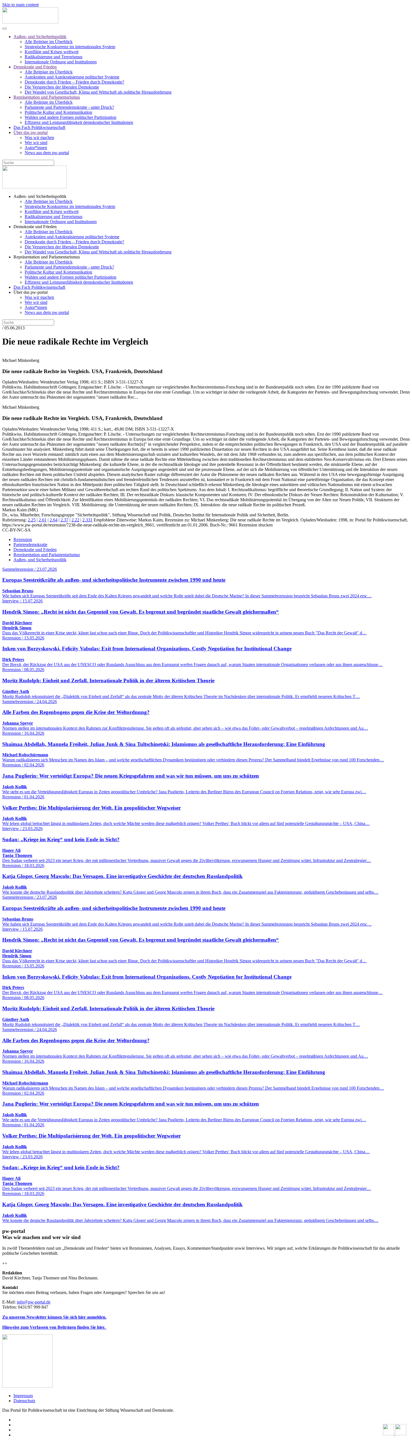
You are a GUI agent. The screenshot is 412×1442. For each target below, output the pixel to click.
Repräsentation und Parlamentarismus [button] (46, 257)
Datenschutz (24, 1400)
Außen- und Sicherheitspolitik (39, 36)
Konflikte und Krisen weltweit (51, 51)
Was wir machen (39, 137)
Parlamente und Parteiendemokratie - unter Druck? (69, 107)
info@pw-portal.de (33, 1302)
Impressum (23, 1395)
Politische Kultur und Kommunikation (58, 112)
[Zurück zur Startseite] (30, 22)
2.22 (75, 519)
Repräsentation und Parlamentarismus (46, 97)
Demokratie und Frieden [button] (35, 226)
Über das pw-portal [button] (30, 292)
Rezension (22, 539)
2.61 (43, 519)
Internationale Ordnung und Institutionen (61, 61)
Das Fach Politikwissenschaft (39, 127)
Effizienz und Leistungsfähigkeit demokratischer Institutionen (79, 122)
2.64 (53, 519)
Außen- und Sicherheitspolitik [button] (39, 196)
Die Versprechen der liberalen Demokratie (62, 87)
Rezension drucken (256, 525)
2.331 (87, 519)
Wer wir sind (36, 142)
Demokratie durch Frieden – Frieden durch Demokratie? (74, 82)
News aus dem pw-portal (47, 152)
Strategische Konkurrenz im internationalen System (70, 46)
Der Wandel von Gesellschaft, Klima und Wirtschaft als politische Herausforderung (98, 92)
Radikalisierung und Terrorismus (53, 56)
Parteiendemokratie (30, 544)
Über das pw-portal (30, 132)
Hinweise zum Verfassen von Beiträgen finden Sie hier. (54, 1327)
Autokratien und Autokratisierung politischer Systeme (72, 77)
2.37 (64, 519)
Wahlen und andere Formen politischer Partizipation (70, 117)
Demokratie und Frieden (35, 66)
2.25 (32, 519)
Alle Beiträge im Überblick (49, 41)
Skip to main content (20, 4)
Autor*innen (36, 147)
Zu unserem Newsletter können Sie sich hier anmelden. (54, 1317)
